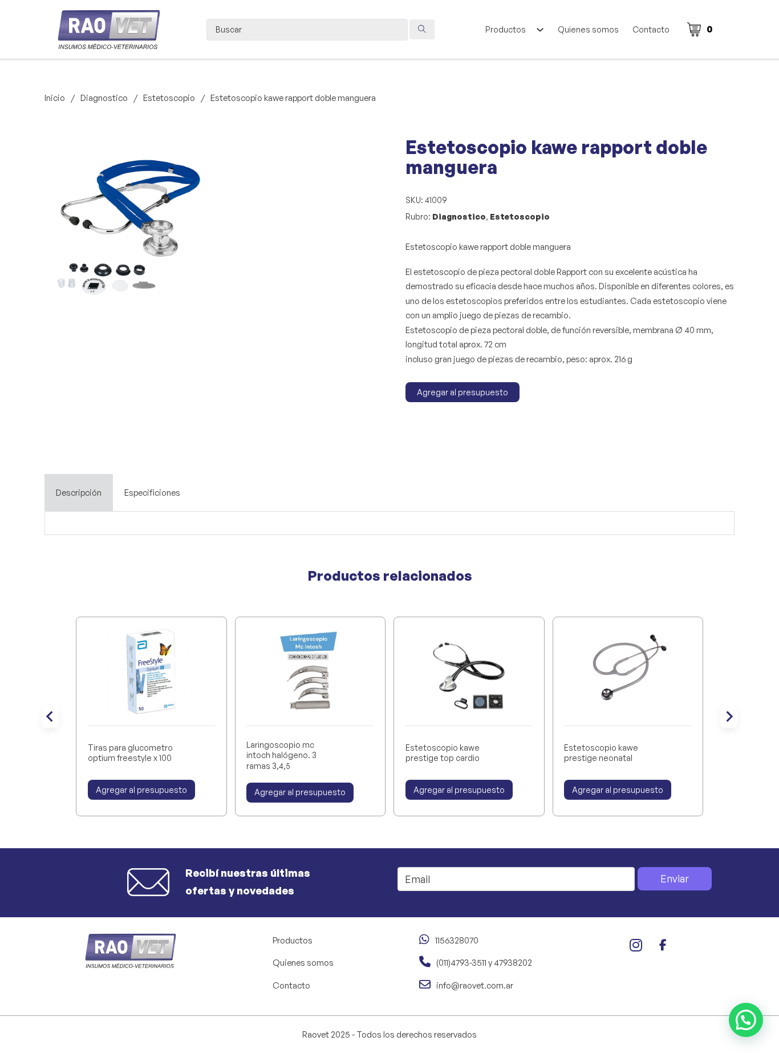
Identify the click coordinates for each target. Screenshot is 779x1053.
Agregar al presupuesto (462, 392)
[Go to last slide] (50, 716)
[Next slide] (728, 716)
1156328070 (456, 940)
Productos (505, 29)
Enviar (674, 878)
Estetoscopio (169, 97)
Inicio (54, 97)
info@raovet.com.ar (474, 985)
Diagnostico (104, 97)
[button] (200, 153)
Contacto (651, 29)
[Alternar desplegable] (540, 29)
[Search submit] (422, 29)
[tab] (78, 493)
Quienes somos (588, 29)
